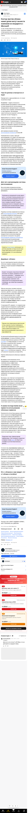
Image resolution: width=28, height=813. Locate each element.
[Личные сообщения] (22, 2)
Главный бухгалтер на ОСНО (9, 602)
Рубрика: (3, 540)
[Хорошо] (14, 529)
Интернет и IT (15, 14)
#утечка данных (5, 531)
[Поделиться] (9, 40)
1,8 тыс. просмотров (5, 542)
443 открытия (14, 542)
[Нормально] (18, 529)
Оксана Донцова (6, 638)
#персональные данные (7, 533)
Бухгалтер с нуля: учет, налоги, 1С (10, 588)
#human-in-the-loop (12, 537)
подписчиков (5, 553)
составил (3, 341)
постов (12, 553)
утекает (6, 350)
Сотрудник (5, 640)
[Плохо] (22, 529)
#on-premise (4, 537)
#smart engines (20, 536)
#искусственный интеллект (16, 531)
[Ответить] (7, 646)
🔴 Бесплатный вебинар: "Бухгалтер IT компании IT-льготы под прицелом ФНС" (13, 6)
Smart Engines (11, 247)
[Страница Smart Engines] (2, 14)
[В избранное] (7, 40)
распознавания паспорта (10, 213)
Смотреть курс (14, 595)
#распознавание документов (8, 536)
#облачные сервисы (17, 534)
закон (13, 440)
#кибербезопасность (6, 534)
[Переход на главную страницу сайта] (5, 2)
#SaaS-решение (17, 533)
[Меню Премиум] (10, 2)
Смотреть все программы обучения (13, 628)
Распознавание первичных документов (12, 237)
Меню (19, 811)
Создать (13, 811)
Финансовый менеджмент (8, 615)
